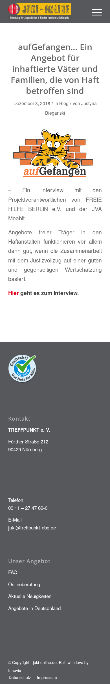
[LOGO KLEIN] (45, 11)
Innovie (14, 670)
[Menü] (94, 11)
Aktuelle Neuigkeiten (29, 595)
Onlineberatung (24, 584)
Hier (14, 293)
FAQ (12, 572)
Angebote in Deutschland (34, 607)
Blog (64, 103)
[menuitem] (94, 11)
